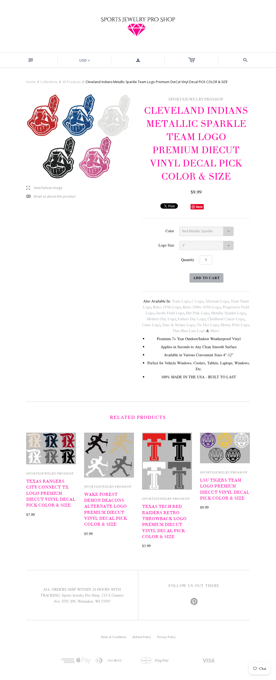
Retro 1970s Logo (167, 306)
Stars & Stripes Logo (178, 324)
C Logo (197, 301)
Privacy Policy (166, 637)
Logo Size (166, 245)
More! (215, 330)
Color (169, 230)
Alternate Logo (217, 301)
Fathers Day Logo (191, 318)
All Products (71, 82)
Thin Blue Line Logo (188, 330)
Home (31, 82)
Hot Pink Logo (197, 312)
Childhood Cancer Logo (226, 318)
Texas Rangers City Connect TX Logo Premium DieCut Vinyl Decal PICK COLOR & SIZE (50, 493)
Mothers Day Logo (161, 318)
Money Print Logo (234, 324)
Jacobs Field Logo (170, 312)
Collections (48, 82)
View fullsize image (44, 188)
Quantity (187, 259)
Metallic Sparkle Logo (228, 312)
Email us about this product (50, 196)
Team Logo (180, 301)
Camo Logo (151, 324)
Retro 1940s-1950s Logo (201, 306)
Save (199, 207)
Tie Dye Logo (207, 324)
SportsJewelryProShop (50, 473)
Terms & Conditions (113, 637)
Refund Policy (142, 637)
